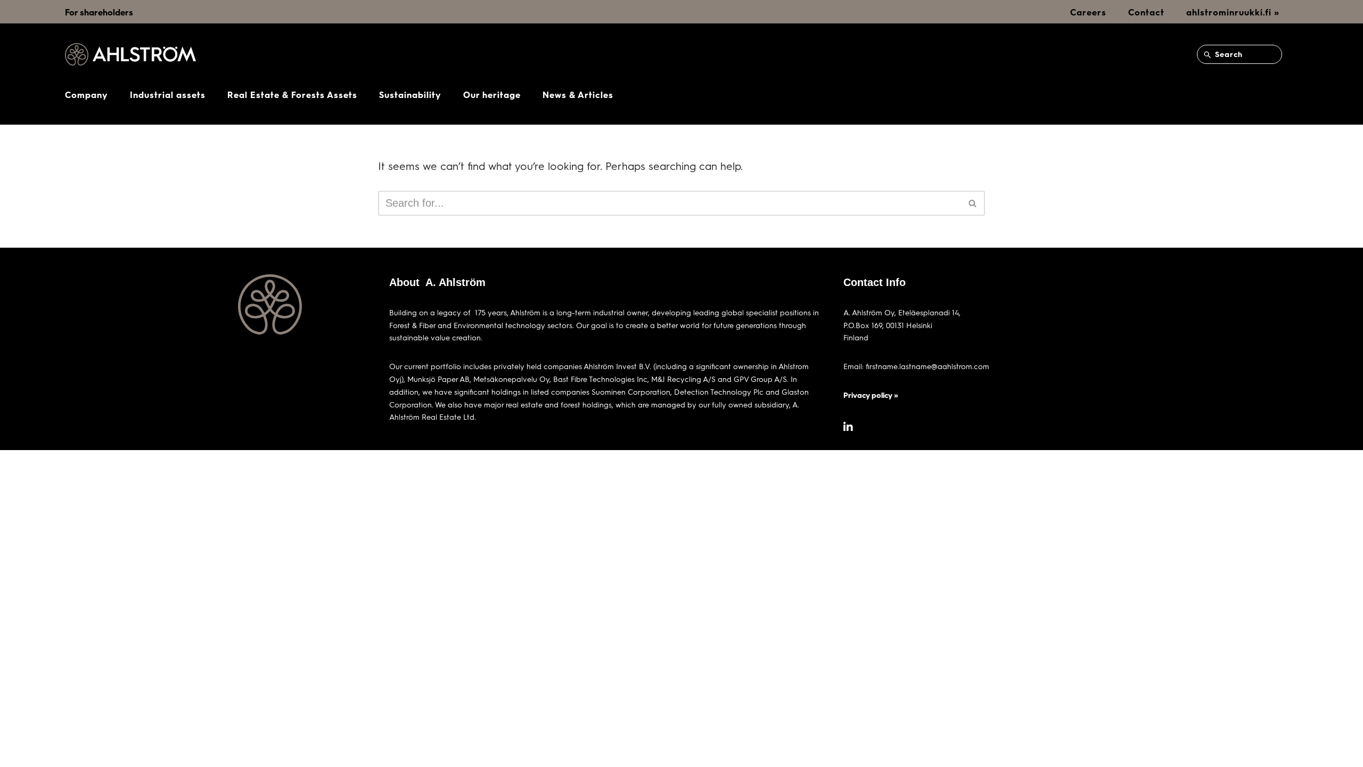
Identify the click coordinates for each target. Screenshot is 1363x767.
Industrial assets (168, 94)
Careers (1088, 12)
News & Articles (578, 94)
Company (86, 94)
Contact (1146, 12)
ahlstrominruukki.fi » (1232, 12)
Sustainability (410, 94)
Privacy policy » (870, 395)
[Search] (973, 203)
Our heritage (492, 94)
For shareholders (99, 12)
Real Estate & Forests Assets (292, 94)
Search (1227, 54)
